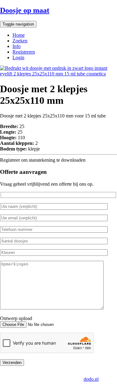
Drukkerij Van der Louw (31, 373)
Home (18, 35)
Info (16, 46)
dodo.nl (91, 379)
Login (18, 57)
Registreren (23, 52)
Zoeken (19, 40)
